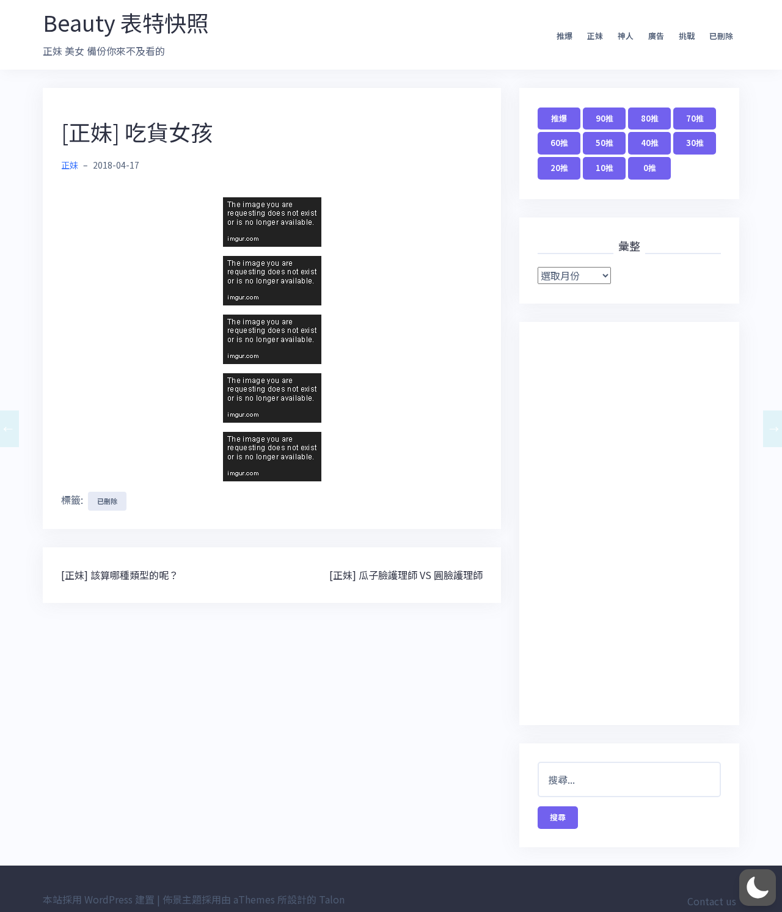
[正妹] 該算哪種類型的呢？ (119, 574)
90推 (604, 118)
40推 (650, 142)
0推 (649, 167)
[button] (757, 887)
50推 (604, 142)
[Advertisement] (629, 523)
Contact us (711, 901)
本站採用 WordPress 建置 (99, 899)
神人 (626, 36)
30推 (695, 142)
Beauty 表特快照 (125, 22)
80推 (650, 118)
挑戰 (687, 36)
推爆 (564, 36)
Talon (332, 899)
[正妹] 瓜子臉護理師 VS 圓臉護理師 (406, 574)
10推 (604, 167)
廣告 (656, 36)
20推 (559, 167)
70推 (695, 118)
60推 (559, 142)
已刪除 (721, 36)
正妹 (595, 36)
